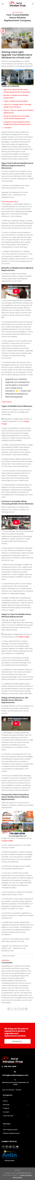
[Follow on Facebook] (3, 1146)
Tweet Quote (6, 402)
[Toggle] (28, 1105)
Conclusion (8, 128)
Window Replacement (11, 1133)
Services (6, 1105)
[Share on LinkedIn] (26, 1009)
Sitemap (18, 1170)
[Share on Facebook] (12, 1009)
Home (5, 1101)
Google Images (23, 637)
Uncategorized (17, 12)
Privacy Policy (17, 1177)
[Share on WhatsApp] (8, 1009)
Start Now (5, 202)
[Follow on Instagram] (6, 1146)
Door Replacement (10, 1129)
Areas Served (8, 1116)
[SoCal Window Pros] (17, 3)
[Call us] (13, 1146)
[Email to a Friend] (19, 1009)
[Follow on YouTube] (17, 1146)
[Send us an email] (10, 1146)
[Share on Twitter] (15, 1009)
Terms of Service (26, 1175)
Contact (6, 1112)
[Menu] (2, 3)
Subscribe (5, 960)
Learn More (13, 202)
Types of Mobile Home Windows (16, 101)
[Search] (33, 4)
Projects (6, 1108)
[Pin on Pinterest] (22, 1009)
